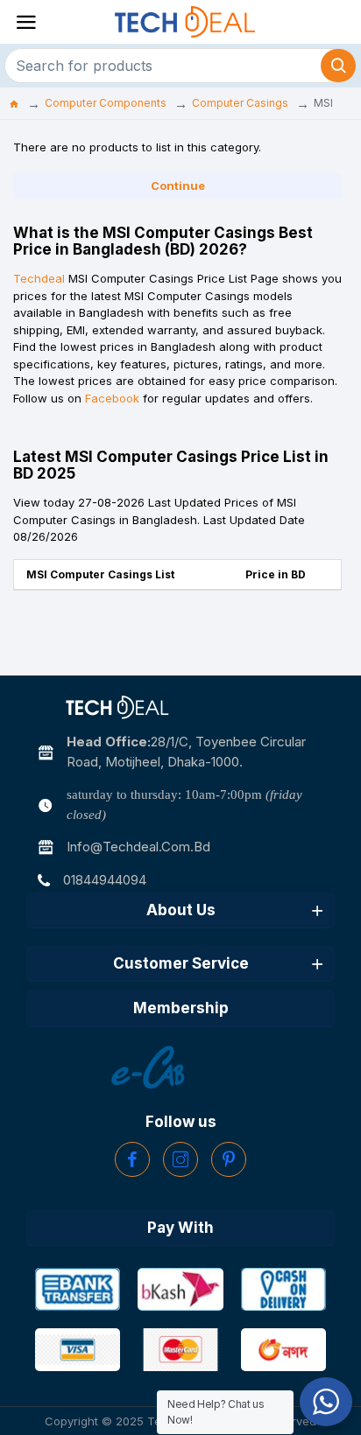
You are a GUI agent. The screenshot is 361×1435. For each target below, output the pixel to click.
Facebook (112, 398)
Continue (178, 185)
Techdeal (39, 278)
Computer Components (105, 102)
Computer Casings (240, 102)
